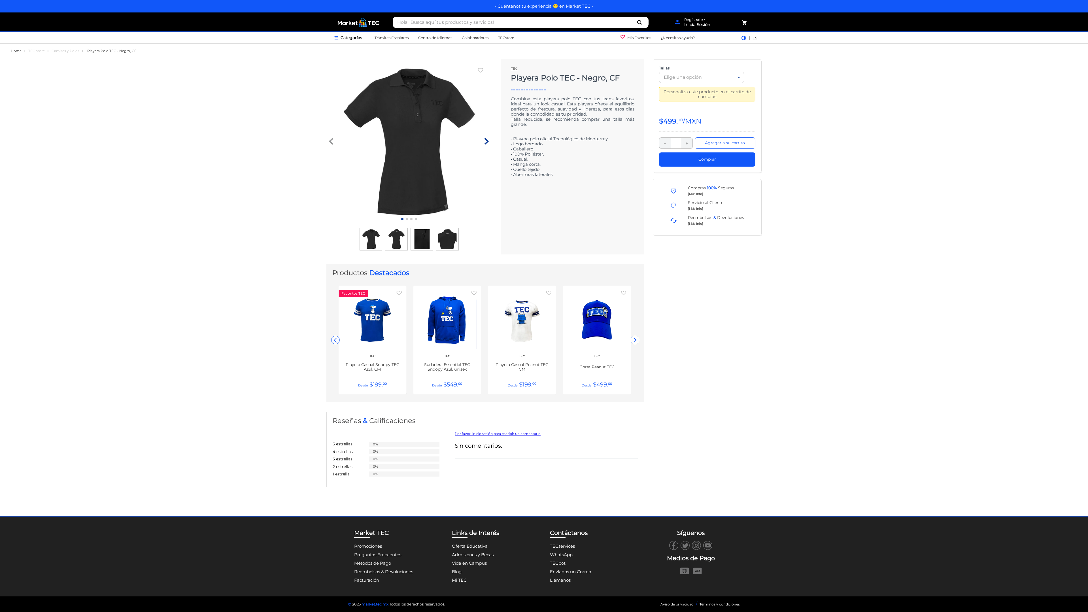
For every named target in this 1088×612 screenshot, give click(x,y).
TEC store (36, 51)
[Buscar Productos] (640, 22)
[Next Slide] (635, 340)
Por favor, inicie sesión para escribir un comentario (498, 434)
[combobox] (521, 22)
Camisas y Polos (65, 51)
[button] (695, 193)
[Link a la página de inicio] (16, 51)
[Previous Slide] (335, 340)
